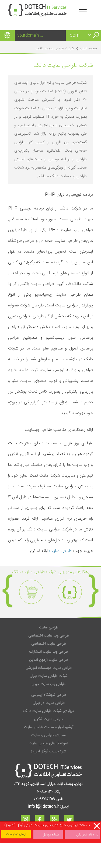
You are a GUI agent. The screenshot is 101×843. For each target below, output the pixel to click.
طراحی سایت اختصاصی (48, 644)
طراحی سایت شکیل (48, 719)
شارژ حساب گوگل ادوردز (48, 751)
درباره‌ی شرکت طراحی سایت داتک (48, 711)
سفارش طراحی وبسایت (48, 735)
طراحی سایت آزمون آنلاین (48, 660)
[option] (70, 592)
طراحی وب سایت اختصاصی (48, 635)
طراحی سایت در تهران (49, 703)
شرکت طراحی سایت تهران (49, 676)
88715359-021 (44, 799)
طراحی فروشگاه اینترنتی (48, 695)
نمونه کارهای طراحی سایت (48, 743)
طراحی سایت (60, 551)
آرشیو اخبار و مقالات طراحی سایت (48, 727)
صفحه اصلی (88, 48)
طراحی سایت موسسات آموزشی (49, 668)
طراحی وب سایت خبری (48, 684)
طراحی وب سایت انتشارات (48, 652)
